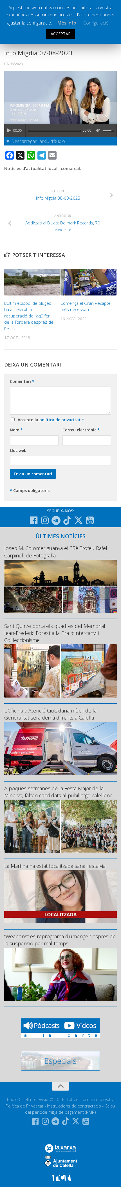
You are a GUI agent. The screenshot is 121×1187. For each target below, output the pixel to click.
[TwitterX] (78, 520)
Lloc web (18, 450)
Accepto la (49, 419)
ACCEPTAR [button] (61, 33)
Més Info (66, 23)
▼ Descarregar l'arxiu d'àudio (35, 141)
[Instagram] (44, 520)
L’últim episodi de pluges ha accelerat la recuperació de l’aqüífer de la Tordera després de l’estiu (28, 315)
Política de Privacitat (24, 1106)
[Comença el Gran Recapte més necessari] (88, 282)
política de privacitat (60, 419)
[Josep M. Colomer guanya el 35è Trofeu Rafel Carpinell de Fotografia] (60, 586)
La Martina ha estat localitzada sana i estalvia (55, 865)
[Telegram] (55, 520)
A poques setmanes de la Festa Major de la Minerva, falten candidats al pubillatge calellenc (58, 792)
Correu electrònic (81, 430)
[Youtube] (89, 520)
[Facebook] (33, 520)
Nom (16, 430)
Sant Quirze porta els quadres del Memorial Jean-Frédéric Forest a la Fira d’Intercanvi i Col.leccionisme (54, 633)
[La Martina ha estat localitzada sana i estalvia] (60, 896)
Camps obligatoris (30, 490)
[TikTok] (67, 520)
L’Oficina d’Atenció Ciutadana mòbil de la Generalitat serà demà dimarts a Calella (50, 714)
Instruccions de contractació (74, 1106)
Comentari (22, 381)
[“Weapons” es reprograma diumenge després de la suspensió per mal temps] (60, 974)
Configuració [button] (96, 23)
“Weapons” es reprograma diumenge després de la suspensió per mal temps (60, 940)
